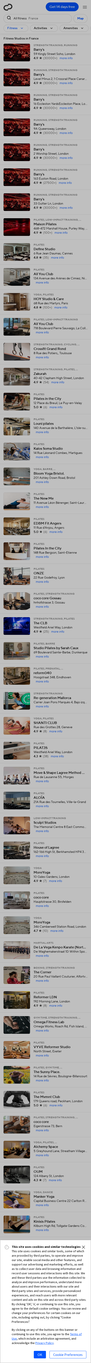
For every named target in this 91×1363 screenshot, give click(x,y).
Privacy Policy (44, 1343)
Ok (40, 1354)
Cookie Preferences (68, 1354)
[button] (83, 1247)
